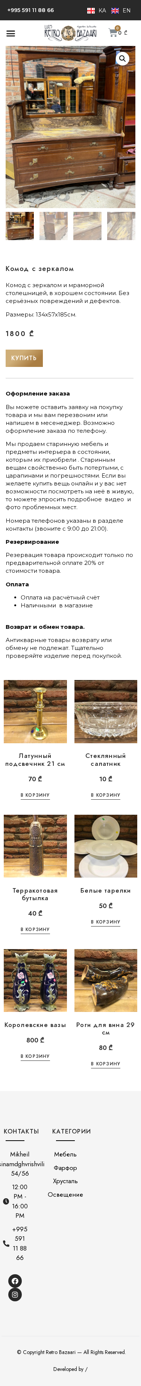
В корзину (35, 796)
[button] (11, 33)
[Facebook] (15, 1281)
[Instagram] (15, 1294)
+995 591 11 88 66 (31, 10)
